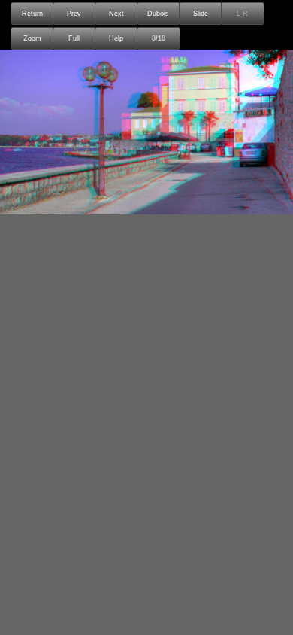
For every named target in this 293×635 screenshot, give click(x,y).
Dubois (158, 13)
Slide (200, 13)
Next (116, 13)
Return (32, 13)
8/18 (158, 38)
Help (116, 38)
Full (74, 38)
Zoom (32, 38)
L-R (242, 13)
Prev (74, 13)
